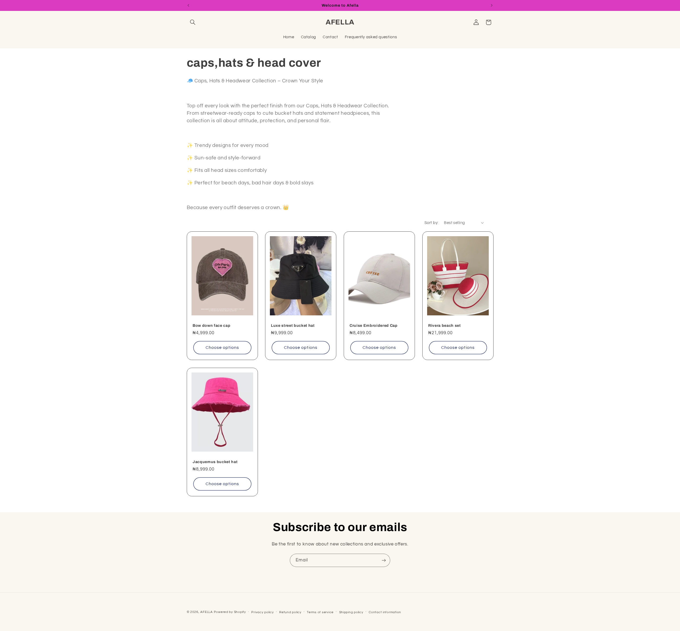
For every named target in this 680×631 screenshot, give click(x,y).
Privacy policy (262, 612)
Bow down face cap (211, 325)
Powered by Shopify (230, 612)
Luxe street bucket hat (293, 325)
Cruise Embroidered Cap (374, 325)
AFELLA (206, 612)
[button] (193, 22)
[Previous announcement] (188, 5)
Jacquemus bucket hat (215, 461)
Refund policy (290, 612)
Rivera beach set (444, 325)
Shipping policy (351, 612)
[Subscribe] (384, 560)
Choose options (222, 348)
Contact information (385, 612)
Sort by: (431, 223)
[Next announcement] (492, 5)
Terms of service (320, 612)
